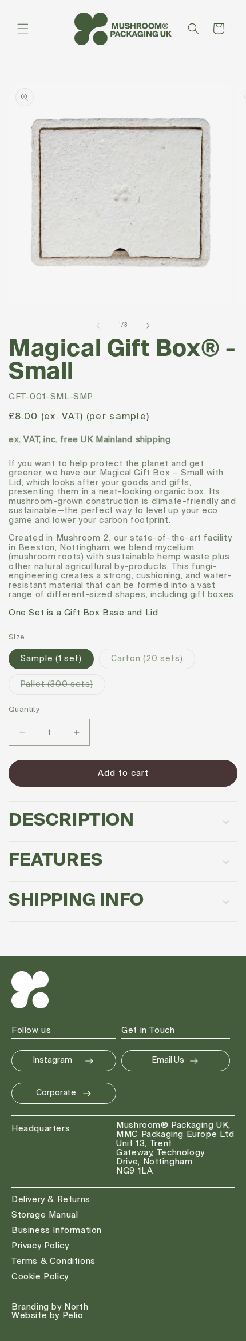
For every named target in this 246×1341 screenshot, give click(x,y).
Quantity (24, 710)
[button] (22, 28)
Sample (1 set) (51, 659)
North (76, 1307)
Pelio (73, 1315)
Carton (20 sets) (153, 661)
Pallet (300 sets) (63, 687)
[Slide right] (148, 325)
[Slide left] (97, 325)
